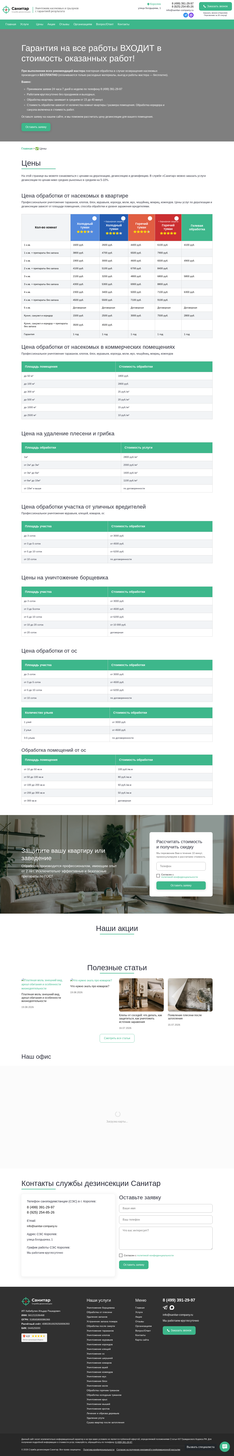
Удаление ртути (95, 1418)
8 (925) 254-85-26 (183, 6)
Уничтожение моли (97, 1385)
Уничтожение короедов (100, 1344)
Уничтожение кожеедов (100, 1372)
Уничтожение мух (96, 1376)
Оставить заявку (36, 127)
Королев (155, 4)
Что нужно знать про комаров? (89, 986)
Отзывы (64, 24)
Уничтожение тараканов (100, 1330)
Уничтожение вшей (97, 1367)
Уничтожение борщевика (101, 1307)
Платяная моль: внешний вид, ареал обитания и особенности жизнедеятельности (41, 997)
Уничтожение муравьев (100, 1339)
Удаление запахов (97, 1316)
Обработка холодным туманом (104, 1395)
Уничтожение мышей (98, 1404)
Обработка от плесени (99, 1312)
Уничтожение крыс (97, 1399)
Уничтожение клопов (98, 1335)
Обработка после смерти (101, 1326)
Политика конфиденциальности (98, 1449)
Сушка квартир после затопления (105, 1422)
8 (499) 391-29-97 (183, 3)
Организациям (82, 24)
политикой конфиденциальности (179, 877)
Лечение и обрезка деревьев (103, 1413)
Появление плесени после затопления (185, 1017)
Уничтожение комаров (99, 1362)
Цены (39, 24)
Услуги (24, 24)
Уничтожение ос (96, 1353)
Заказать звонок (217, 6)
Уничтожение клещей (99, 1349)
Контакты (124, 24)
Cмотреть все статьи (117, 1038)
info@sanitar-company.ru (180, 10)
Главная (10, 24)
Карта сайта (142, 1339)
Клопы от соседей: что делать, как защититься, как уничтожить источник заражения (140, 1018)
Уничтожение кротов (98, 1408)
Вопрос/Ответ (105, 24)
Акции (51, 24)
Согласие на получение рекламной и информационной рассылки (148, 1449)
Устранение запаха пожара (102, 1321)
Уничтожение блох (97, 1381)
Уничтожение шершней (100, 1358)
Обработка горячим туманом (103, 1390)
